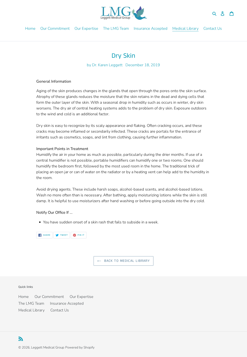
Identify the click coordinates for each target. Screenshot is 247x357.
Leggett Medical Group (47, 347)
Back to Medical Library (126, 260)
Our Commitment (49, 296)
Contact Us (59, 310)
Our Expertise (81, 296)
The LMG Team (31, 303)
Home (23, 296)
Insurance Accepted (67, 303)
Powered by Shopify (80, 347)
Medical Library (31, 310)
